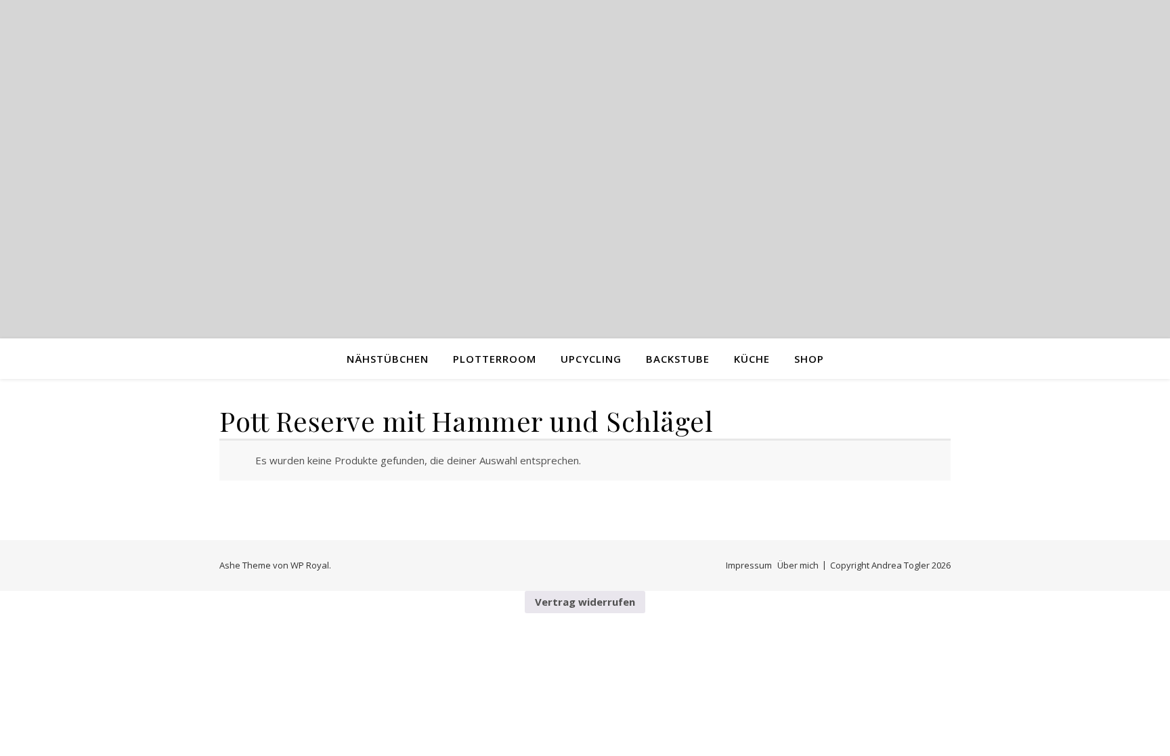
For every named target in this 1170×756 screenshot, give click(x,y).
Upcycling (591, 358)
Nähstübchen (388, 358)
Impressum (749, 565)
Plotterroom (494, 358)
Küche (752, 358)
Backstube (678, 358)
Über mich (798, 565)
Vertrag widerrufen (585, 601)
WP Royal (309, 565)
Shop (809, 358)
